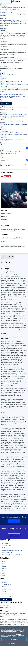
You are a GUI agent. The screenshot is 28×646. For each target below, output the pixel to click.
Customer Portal (14, 107)
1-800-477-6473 (4, 153)
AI (0, 4)
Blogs (18, 116)
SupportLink (3, 152)
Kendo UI (20, 84)
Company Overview (5, 132)
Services (2, 111)
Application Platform (5, 83)
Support (2, 106)
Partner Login (20, 124)
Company (2, 129)
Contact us (5, 599)
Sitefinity (12, 84)
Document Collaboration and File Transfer (12, 554)
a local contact (7, 607)
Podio (1, 86)
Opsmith (4, 25)
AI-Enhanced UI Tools (5, 94)
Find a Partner (3, 124)
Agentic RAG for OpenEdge (7, 22)
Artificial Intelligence (5, 32)
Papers (16, 114)
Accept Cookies (14, 639)
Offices (6, 141)
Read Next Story (14, 535)
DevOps (2, 88)
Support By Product (5, 107)
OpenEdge (13, 83)
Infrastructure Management (7, 57)
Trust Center (20, 139)
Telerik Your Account (18, 152)
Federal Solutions (4, 66)
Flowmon (8, 89)
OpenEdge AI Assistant (8, 23)
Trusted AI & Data (4, 75)
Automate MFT (6, 98)
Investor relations (6, 589)
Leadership (13, 132)
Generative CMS (18, 22)
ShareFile (25, 84)
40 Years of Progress (7, 596)
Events (22, 116)
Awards (4, 586)
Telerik (16, 84)
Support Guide (3, 109)
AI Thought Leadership (6, 12)
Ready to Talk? (12, 153)
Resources (3, 112)
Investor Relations (4, 139)
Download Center (23, 107)
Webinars (20, 114)
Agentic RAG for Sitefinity (20, 20)
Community (11, 109)
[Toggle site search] (1, 155)
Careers (2, 141)
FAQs (10, 117)
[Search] (1, 143)
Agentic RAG (10, 20)
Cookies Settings (13, 643)
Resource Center (10, 114)
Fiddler (22, 94)
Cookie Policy (18, 634)
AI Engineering (3, 28)
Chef (5, 88)
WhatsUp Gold (24, 89)
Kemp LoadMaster (15, 89)
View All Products (6, 103)
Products (2, 73)
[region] (14, 636)
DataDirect (14, 81)
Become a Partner (12, 124)
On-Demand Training (17, 121)
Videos (25, 114)
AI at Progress (3, 6)
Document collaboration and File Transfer (14, 96)
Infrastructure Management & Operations (12, 550)
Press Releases (13, 139)
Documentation (4, 116)
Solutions (2, 30)
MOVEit (5, 86)
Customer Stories (4, 117)
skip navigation (5, 1)
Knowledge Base (12, 116)
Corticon (20, 81)
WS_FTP (6, 101)
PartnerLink (9, 152)
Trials (3, 563)
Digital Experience (4, 49)
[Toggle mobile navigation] (1, 163)
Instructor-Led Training (6, 121)
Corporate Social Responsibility (15, 134)
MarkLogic (2, 81)
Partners (2, 122)
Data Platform (3, 20)
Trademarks (3, 626)
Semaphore (8, 81)
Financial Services (6, 213)
